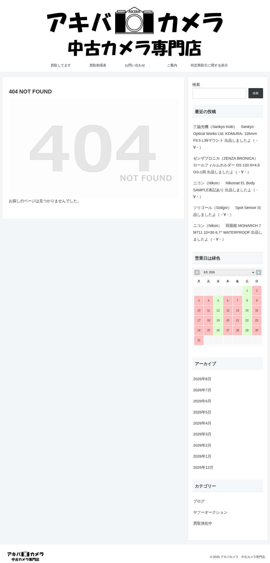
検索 (196, 84)
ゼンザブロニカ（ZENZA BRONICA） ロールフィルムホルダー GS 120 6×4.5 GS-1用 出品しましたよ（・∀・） (226, 165)
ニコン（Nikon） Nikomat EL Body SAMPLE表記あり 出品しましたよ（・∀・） (226, 190)
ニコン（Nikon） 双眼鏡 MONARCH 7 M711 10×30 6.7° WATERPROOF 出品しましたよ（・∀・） (227, 232)
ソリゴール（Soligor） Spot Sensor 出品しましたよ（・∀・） (227, 211)
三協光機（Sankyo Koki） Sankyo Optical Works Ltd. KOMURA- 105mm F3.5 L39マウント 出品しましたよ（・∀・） (226, 137)
